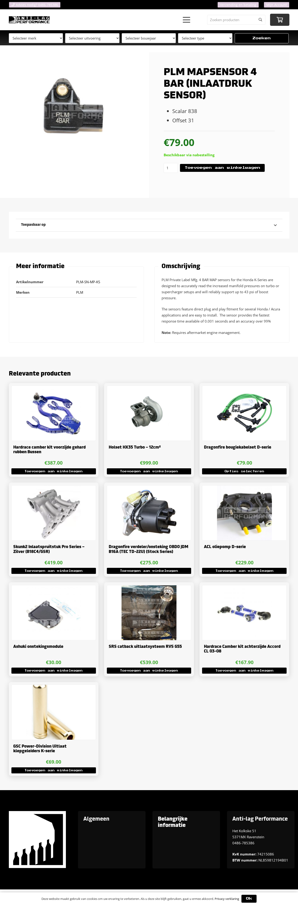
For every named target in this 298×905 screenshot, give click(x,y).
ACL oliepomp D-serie (225, 547)
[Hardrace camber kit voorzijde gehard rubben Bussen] (54, 413)
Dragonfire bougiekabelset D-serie (237, 447)
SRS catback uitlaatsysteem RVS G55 (145, 647)
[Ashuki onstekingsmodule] (54, 612)
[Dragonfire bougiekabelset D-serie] (244, 413)
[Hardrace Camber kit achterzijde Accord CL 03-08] (244, 612)
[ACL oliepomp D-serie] (244, 513)
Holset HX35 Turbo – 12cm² (135, 447)
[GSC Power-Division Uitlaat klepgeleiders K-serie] (54, 712)
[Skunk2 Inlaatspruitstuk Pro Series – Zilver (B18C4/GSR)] (54, 513)
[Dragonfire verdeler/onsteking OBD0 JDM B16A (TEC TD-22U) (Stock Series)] (149, 513)
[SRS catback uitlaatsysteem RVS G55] (149, 612)
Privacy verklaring (227, 899)
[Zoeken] (260, 20)
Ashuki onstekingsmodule (38, 647)
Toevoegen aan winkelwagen (222, 167)
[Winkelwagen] (280, 20)
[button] (186, 19)
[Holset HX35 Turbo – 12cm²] (149, 413)
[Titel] (29, 19)
